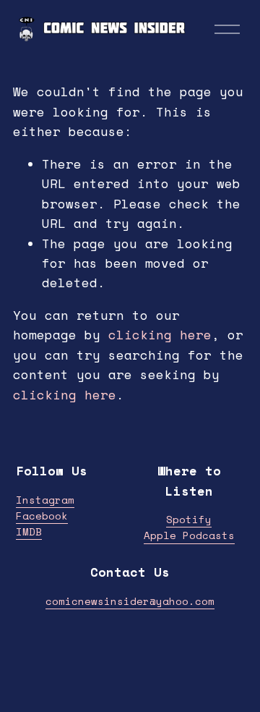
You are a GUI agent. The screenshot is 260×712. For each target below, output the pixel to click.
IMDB (29, 531)
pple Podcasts (192, 535)
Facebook (42, 515)
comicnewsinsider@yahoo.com (130, 601)
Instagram (45, 499)
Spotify (189, 519)
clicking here (160, 335)
